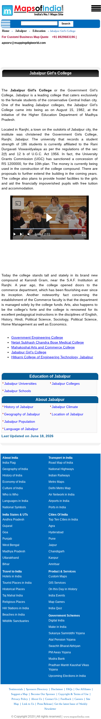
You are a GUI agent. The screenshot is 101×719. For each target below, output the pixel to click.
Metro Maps (56, 481)
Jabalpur (21, 31)
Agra (52, 526)
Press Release (44, 703)
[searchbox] (39, 23)
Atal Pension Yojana (62, 639)
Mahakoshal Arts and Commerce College (43, 347)
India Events (57, 595)
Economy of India (13, 481)
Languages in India (15, 501)
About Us (36, 698)
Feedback (66, 698)
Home (5, 31)
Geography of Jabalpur (22, 414)
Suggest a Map (19, 694)
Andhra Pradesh (13, 519)
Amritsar (54, 564)
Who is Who (10, 494)
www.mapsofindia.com (76, 716)
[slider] (49, 228)
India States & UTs (15, 514)
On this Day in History (63, 589)
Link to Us (28, 703)
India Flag (9, 462)
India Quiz (55, 608)
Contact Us (51, 698)
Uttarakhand (10, 557)
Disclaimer (57, 689)
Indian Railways (59, 475)
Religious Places (13, 602)
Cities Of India (58, 514)
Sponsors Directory (37, 689)
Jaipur (53, 545)
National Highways (61, 469)
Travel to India (12, 571)
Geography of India (15, 469)
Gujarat (7, 526)
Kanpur (53, 557)
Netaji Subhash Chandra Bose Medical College (47, 342)
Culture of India (12, 488)
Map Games (57, 602)
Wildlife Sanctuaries (15, 621)
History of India (12, 475)
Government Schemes (64, 615)
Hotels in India (12, 576)
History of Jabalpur (18, 407)
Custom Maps (58, 576)
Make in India (57, 627)
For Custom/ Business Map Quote (25, 37)
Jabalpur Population (19, 421)
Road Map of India (61, 462)
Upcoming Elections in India (67, 676)
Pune (52, 538)
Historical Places (13, 589)
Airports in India (59, 501)
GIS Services (57, 582)
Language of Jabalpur (21, 429)
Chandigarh (56, 551)
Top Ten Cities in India (63, 519)
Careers (79, 698)
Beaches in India (13, 614)
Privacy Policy (20, 698)
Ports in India (57, 507)
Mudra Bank (57, 658)
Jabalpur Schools (17, 391)
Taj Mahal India (12, 595)
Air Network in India (62, 494)
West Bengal (10, 545)
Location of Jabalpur (67, 414)
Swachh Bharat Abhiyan (64, 646)
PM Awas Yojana (60, 652)
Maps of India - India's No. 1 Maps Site (6, 10)
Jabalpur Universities (20, 383)
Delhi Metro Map (60, 488)
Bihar (6, 564)
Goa (5, 532)
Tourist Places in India (17, 582)
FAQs (69, 689)
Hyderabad (56, 532)
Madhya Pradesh (13, 551)
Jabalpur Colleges (66, 383)
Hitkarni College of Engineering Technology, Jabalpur (52, 357)
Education (39, 31)
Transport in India (61, 457)
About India (10, 457)
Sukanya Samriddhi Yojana (67, 633)
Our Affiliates (83, 689)
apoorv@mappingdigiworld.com (24, 43)
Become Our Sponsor (43, 694)
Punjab (7, 538)
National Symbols (14, 507)
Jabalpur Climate (65, 407)
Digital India (56, 620)
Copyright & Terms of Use (73, 694)
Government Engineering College (37, 337)
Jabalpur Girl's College (28, 352)
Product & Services (62, 571)
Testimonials (16, 689)
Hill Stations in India (15, 608)
